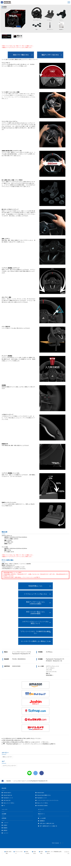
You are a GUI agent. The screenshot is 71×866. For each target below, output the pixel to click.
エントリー (5, 832)
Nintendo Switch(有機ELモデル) (44, 795)
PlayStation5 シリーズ (41, 797)
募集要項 (5, 827)
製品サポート (41, 813)
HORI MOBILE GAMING (42, 805)
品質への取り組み (9, 852)
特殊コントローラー (7, 756)
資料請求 (5, 830)
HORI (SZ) (41, 852)
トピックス (4, 809)
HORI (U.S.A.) (27, 852)
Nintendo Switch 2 (7, 792)
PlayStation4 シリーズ (8, 797)
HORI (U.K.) (34, 852)
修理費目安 (42, 820)
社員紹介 (5, 825)
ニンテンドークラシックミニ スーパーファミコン (47, 800)
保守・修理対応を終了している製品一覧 (48, 826)
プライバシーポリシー (19, 852)
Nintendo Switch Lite (7, 795)
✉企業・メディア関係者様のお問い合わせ (54, 852)
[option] (35, 18)
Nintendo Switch (40, 792)
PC (4, 805)
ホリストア (41, 809)
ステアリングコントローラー (9, 765)
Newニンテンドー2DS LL (8, 802)
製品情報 (8, 781)
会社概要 (4, 813)
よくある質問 (43, 818)
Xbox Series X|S (6, 800)
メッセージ (5, 822)
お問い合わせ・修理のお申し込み (47, 823)
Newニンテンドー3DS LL (42, 802)
